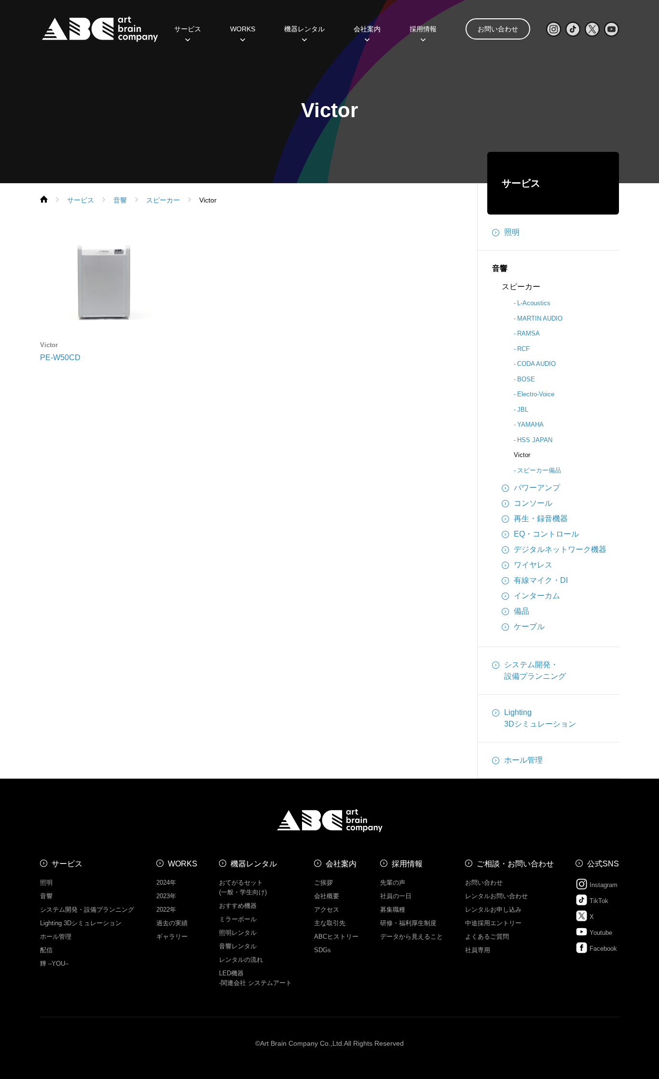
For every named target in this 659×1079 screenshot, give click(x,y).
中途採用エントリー (493, 923)
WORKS (242, 29)
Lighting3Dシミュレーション (540, 718)
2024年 (166, 882)
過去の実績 (172, 923)
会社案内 (341, 864)
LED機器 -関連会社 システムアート (255, 978)
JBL (522, 409)
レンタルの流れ (241, 959)
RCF (523, 348)
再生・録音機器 (541, 518)
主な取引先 (329, 923)
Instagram (603, 885)
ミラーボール (238, 919)
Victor (522, 455)
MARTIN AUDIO (540, 318)
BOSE (526, 379)
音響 (500, 268)
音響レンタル (238, 946)
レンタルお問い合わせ (496, 896)
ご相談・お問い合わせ (515, 864)
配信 (46, 950)
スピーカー (521, 287)
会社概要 (326, 896)
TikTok (598, 900)
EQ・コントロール (546, 534)
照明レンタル (238, 932)
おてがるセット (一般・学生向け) (243, 887)
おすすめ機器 (238, 905)
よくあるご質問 (487, 936)
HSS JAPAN (534, 440)
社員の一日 (396, 896)
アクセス (326, 909)
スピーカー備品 (539, 470)
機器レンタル (304, 29)
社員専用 (477, 950)
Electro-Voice (535, 394)
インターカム (537, 596)
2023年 (166, 896)
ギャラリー (172, 936)
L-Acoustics (533, 303)
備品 (521, 611)
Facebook (602, 948)
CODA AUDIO (536, 363)
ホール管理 (523, 760)
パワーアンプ (537, 488)
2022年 (166, 909)
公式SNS (603, 864)
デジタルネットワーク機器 (560, 549)
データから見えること (411, 936)
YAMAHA (530, 424)
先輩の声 (392, 882)
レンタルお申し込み (493, 909)
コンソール (533, 503)
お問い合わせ (498, 29)
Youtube (600, 932)
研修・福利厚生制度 (408, 923)
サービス (521, 183)
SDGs (322, 950)
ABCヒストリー (336, 936)
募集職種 (392, 909)
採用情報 (423, 29)
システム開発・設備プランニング (535, 670)
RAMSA (528, 333)
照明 (512, 232)
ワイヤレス (533, 565)
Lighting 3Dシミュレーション (81, 923)
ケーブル (529, 626)
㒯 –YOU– (54, 963)
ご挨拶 (323, 882)
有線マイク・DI (541, 580)
